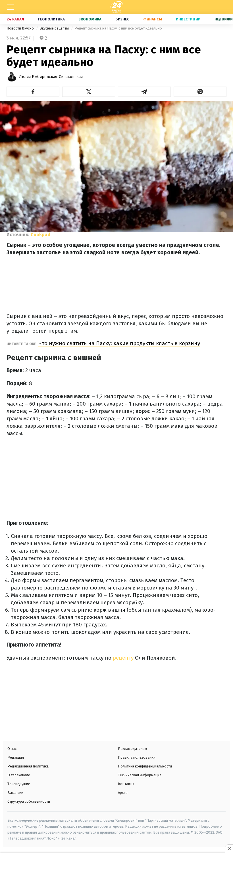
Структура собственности (28, 801)
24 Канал (15, 19)
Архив (123, 792)
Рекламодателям (132, 748)
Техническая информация (139, 775)
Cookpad (40, 234)
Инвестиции (188, 19)
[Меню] (10, 7)
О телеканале (18, 775)
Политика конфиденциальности (145, 766)
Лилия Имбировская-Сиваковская (51, 76)
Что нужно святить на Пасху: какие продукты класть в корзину (119, 343)
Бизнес (122, 19)
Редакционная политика (28, 766)
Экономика (90, 19)
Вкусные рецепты (54, 28)
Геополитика (51, 19)
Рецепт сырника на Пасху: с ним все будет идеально (118, 28)
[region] (116, 867)
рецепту (123, 658)
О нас (11, 748)
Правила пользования (136, 757)
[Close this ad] (229, 849)
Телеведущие (18, 784)
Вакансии (15, 792)
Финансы (152, 19)
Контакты (126, 784)
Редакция (15, 757)
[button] (33, 92)
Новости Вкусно (21, 28)
